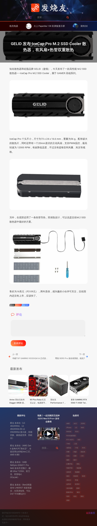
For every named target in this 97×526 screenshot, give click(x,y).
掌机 (78, 464)
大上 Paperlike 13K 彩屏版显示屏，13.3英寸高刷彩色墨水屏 (49, 26)
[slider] (47, 437)
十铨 (76, 448)
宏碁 (75, 456)
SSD (79, 440)
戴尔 (75, 460)
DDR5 (83, 423)
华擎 (67, 452)
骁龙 (82, 496)
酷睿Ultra (69, 492)
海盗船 (79, 468)
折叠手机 (69, 464)
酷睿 (78, 488)
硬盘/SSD (25, 305)
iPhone (68, 427)
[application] (48, 434)
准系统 (68, 448)
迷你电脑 (69, 488)
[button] (48, 434)
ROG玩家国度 (71, 436)
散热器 (12, 305)
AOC (75, 423)
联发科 (76, 476)
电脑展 (77, 472)
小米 (82, 456)
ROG (76, 432)
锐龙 (75, 496)
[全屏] (58, 437)
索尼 (67, 476)
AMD (68, 423)
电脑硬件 (18, 305)
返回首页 (90, 513)
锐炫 (67, 496)
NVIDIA (68, 432)
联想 (83, 476)
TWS (68, 444)
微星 (67, 460)
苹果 (76, 480)
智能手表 (69, 468)
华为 (83, 448)
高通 (67, 500)
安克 (67, 456)
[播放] (40, 437)
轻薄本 (77, 484)
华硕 (75, 452)
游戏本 (68, 472)
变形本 (83, 452)
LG (76, 427)
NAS (82, 427)
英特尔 (68, 480)
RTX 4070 (70, 440)
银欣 (78, 492)
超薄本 (68, 484)
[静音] (56, 437)
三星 (75, 444)
